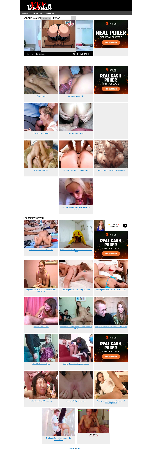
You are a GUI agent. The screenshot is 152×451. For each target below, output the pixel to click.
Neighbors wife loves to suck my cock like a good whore (41, 290)
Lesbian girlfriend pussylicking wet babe (76, 290)
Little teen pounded (41, 170)
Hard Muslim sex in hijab (41, 364)
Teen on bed (41, 96)
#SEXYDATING (37, 13)
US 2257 (79, 448)
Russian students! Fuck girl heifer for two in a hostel (76, 327)
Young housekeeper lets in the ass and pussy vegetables (111, 402)
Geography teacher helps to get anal (76, 364)
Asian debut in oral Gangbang (41, 401)
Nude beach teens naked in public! (41, 250)
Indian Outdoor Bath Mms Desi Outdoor (111, 170)
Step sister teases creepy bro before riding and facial (76, 208)
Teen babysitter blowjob (41, 133)
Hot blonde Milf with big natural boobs (76, 170)
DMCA (71, 448)
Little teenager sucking (76, 133)
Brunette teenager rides (76, 96)
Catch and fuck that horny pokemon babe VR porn (76, 250)
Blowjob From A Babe (41, 327)
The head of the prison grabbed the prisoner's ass (58, 439)
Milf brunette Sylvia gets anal (76, 401)
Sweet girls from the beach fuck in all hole (111, 290)
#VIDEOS (25, 13)
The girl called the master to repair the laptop (111, 327)
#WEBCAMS (50, 13)
